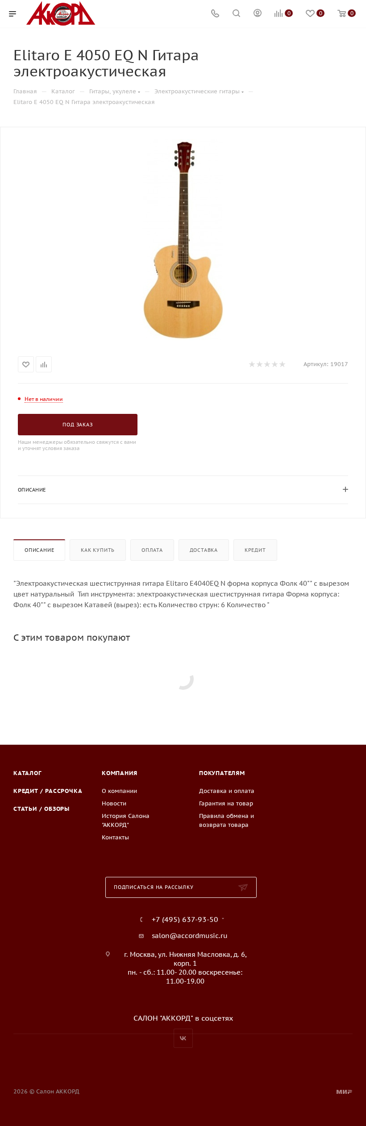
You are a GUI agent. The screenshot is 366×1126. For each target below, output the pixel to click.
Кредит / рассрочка (47, 791)
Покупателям (222, 773)
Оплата (152, 550)
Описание (39, 550)
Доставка (204, 550)
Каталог (27, 773)
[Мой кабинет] (258, 14)
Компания (119, 773)
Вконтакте (183, 1038)
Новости (114, 803)
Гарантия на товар (226, 803)
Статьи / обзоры (41, 809)
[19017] (183, 239)
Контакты (115, 837)
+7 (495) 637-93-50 (185, 919)
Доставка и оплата (226, 791)
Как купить (98, 550)
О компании (119, 791)
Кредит (255, 550)
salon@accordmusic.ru (190, 935)
